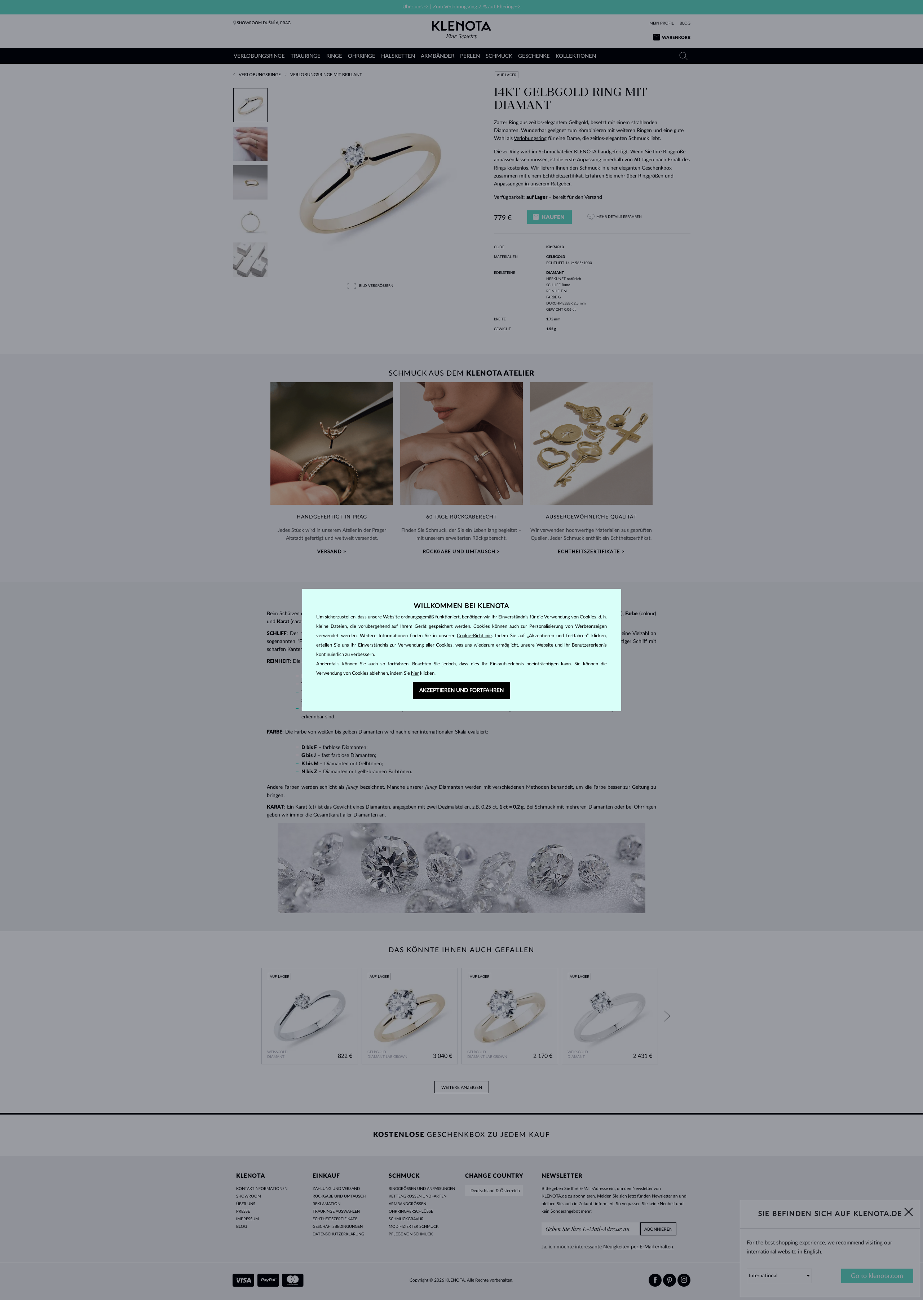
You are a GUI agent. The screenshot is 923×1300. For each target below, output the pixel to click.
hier (415, 673)
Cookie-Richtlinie (474, 636)
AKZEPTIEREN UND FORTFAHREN (461, 690)
